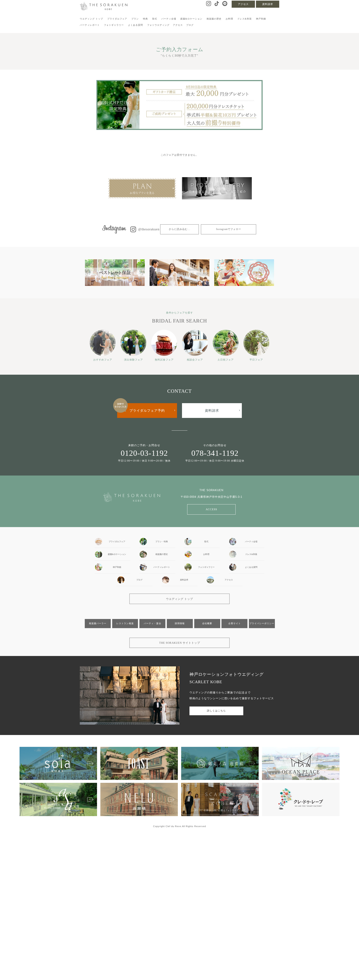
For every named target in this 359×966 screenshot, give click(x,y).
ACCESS (211, 509)
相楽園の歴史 (214, 18)
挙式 (154, 18)
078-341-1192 (215, 453)
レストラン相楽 (125, 623)
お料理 (229, 18)
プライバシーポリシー (261, 623)
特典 (145, 18)
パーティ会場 (168, 18)
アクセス (243, 4)
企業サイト (234, 623)
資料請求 (267, 4)
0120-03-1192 (144, 453)
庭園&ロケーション (191, 18)
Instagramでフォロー (228, 229)
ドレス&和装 (244, 18)
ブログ (190, 25)
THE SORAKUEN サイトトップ (179, 642)
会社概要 (207, 623)
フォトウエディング (158, 25)
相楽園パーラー (97, 623)
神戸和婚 (261, 18)
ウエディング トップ (91, 18)
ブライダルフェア (117, 18)
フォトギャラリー (114, 25)
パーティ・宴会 (152, 623)
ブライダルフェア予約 (147, 410)
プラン (135, 18)
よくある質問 (135, 25)
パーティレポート (90, 25)
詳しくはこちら (216, 710)
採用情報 (180, 623)
